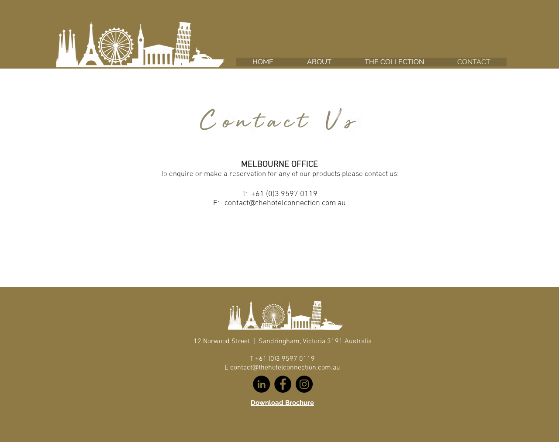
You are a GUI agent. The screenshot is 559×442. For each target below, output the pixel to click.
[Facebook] (282, 384)
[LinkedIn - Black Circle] (261, 384)
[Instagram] (304, 384)
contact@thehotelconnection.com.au (285, 203)
